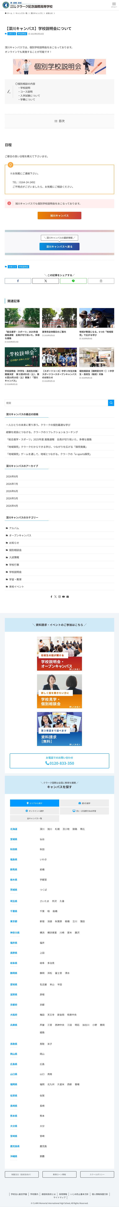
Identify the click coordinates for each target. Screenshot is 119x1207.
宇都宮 (43, 879)
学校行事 (14, 564)
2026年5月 (12, 498)
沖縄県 (13, 1156)
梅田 (42, 1014)
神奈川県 (15, 932)
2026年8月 (12, 476)
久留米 (60, 1084)
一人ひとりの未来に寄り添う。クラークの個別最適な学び (38, 425)
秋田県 (13, 849)
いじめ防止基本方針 (79, 1194)
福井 (42, 942)
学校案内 (34, 1194)
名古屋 (43, 984)
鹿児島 (43, 1146)
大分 (42, 1126)
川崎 (62, 932)
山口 (42, 1074)
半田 (59, 984)
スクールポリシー (97, 1174)
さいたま (44, 901)
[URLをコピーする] (101, 281)
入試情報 (14, 557)
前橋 (42, 869)
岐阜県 (13, 963)
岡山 (42, 1053)
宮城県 (13, 839)
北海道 (13, 829)
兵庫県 (13, 1024)
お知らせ (11, 33)
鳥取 (42, 1043)
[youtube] (63, 596)
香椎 (77, 1084)
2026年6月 (12, 491)
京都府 (13, 1004)
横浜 (42, 932)
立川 (75, 921)
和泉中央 (72, 1014)
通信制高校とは (49, 1194)
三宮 (49, 1024)
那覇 (42, 1156)
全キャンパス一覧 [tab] (34, 818)
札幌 (57, 829)
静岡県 (13, 973)
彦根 (42, 994)
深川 (42, 829)
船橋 (55, 911)
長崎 (42, 1105)
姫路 (42, 1032)
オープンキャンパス (20, 535)
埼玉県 (13, 901)
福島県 (13, 859)
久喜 (62, 901)
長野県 (13, 952)
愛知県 (13, 984)
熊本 (42, 1115)
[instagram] (59, 596)
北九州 (50, 1084)
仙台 (42, 839)
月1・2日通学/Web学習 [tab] (86, 811)
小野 (94, 1024)
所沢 (54, 901)
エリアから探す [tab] (35, 803)
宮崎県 (13, 1136)
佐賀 (42, 1095)
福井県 (13, 942)
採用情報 (63, 1194)
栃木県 (13, 879)
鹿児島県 (15, 1146)
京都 (42, 1004)
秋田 (42, 849)
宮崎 (42, 1136)
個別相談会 (15, 550)
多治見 (50, 963)
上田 (42, 952)
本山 (52, 984)
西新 (69, 1084)
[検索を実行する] (111, 403)
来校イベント (16, 586)
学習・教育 (15, 579)
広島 (42, 1064)
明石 (77, 1024)
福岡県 (13, 1084)
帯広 (82, 829)
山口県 (13, 1074)
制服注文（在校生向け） (21, 1174)
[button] (114, 5)
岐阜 (42, 963)
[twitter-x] (55, 596)
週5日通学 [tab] (86, 803)
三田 (69, 1024)
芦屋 (42, 1024)
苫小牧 (66, 829)
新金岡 (60, 1014)
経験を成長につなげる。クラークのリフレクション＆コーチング (42, 432)
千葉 (42, 911)
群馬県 (13, 869)
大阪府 (13, 1014)
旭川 (49, 829)
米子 (49, 1043)
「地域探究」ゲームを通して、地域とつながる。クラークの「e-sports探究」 (49, 454)
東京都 (13, 921)
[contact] (67, 596)
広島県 (13, 1064)
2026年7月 (12, 484)
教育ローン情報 (59, 1174)
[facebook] (51, 596)
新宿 (42, 921)
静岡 (42, 973)
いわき (43, 859)
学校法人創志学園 (19, 1194)
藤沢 (77, 932)
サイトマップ (59, 1197)
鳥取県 (13, 1043)
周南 (49, 1074)
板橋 (67, 921)
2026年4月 (12, 505)
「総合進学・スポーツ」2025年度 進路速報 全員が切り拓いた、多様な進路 (49, 439)
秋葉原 (58, 921)
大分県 (13, 1126)
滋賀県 (13, 994)
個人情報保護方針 (100, 1194)
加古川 (85, 1024)
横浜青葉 (52, 932)
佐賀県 (13, 1095)
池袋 (49, 921)
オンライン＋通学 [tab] (36, 811)
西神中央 (59, 1024)
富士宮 (58, 973)
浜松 (49, 973)
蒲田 (82, 921)
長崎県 (13, 1105)
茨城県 (13, 889)
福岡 (42, 1084)
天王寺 (50, 1014)
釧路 (75, 829)
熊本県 (13, 1115)
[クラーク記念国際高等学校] (27, 5)
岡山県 (13, 1053)
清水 (67, 973)
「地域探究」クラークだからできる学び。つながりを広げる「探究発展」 (47, 447)
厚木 (69, 932)
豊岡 (102, 1024)
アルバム (14, 528)
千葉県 (13, 911)
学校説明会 (22, 33)
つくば (43, 889)
